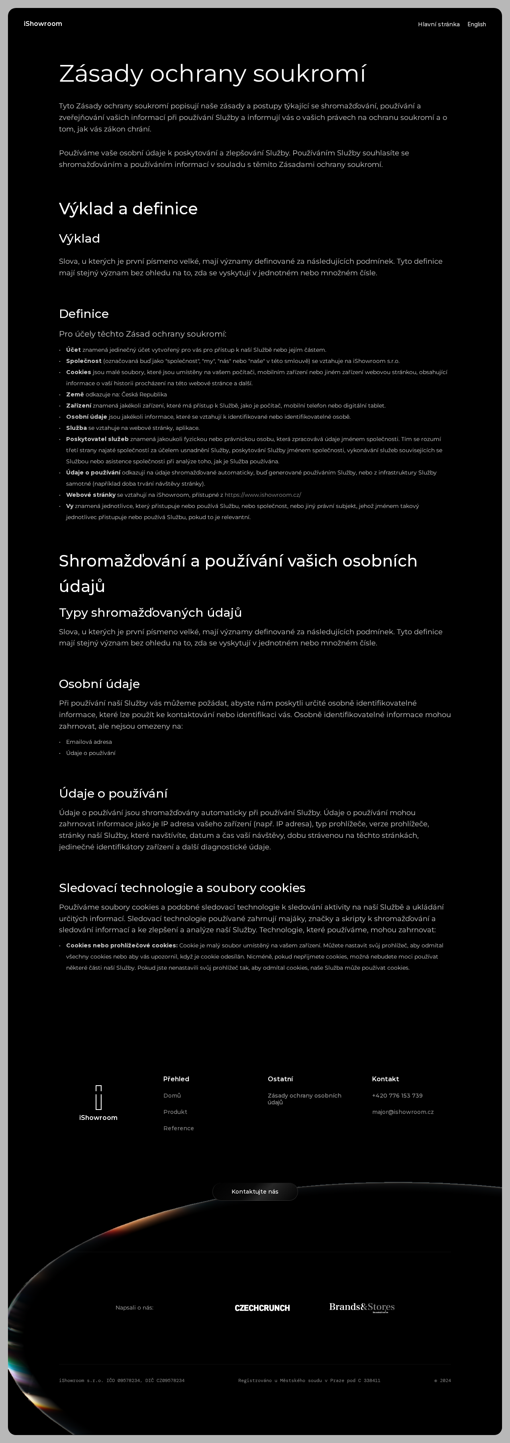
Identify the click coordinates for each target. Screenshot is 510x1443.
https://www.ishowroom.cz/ (263, 494)
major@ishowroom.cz (403, 1112)
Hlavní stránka (439, 24)
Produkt (175, 1112)
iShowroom (43, 23)
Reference (178, 1128)
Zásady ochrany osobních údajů (305, 1099)
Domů (172, 1095)
